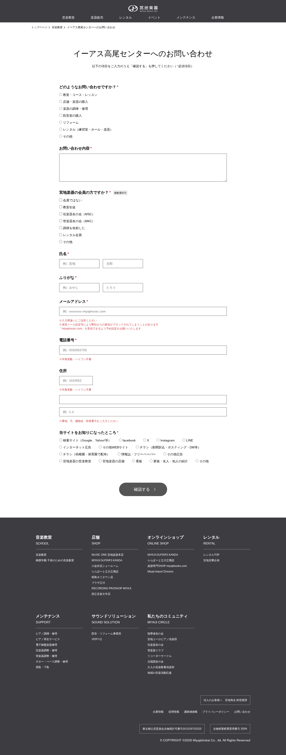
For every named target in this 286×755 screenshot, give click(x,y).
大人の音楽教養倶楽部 (160, 667)
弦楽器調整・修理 (46, 650)
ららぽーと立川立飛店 (105, 571)
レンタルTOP (211, 554)
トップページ (39, 27)
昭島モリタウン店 (102, 577)
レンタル (125, 17)
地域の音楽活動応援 (159, 672)
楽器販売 (97, 17)
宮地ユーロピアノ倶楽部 (162, 639)
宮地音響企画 (211, 560)
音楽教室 (57, 27)
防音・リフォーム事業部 (106, 633)
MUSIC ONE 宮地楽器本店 (108, 554)
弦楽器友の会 (155, 644)
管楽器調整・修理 (46, 656)
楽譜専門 (167, 566)
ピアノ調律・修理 (46, 633)
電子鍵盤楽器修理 (46, 644)
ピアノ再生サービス (48, 639)
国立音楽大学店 (101, 594)
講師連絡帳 (191, 711)
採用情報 (173, 711)
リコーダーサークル (159, 656)
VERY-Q (97, 639)
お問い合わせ (242, 711)
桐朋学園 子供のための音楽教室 (55, 560)
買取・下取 (42, 667)
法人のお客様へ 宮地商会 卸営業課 (225, 700)
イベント (154, 17)
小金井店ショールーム (105, 566)
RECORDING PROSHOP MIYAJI (111, 588)
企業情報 (158, 711)
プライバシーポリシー (215, 711)
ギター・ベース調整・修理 (52, 661)
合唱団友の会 (155, 661)
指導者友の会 (155, 633)
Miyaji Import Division (160, 571)
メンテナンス (186, 17)
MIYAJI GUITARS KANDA (107, 560)
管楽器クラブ (155, 650)
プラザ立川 (98, 582)
